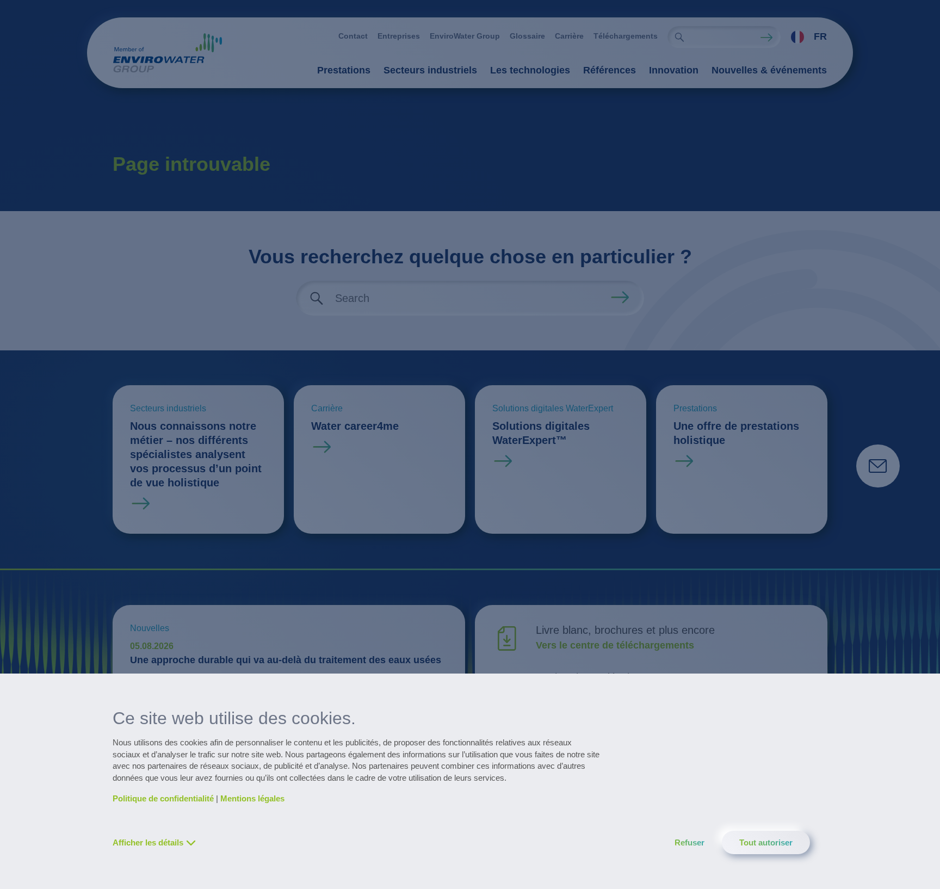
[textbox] (806, 37)
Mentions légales (252, 798)
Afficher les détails (148, 842)
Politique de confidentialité (163, 798)
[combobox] (804, 37)
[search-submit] (679, 37)
